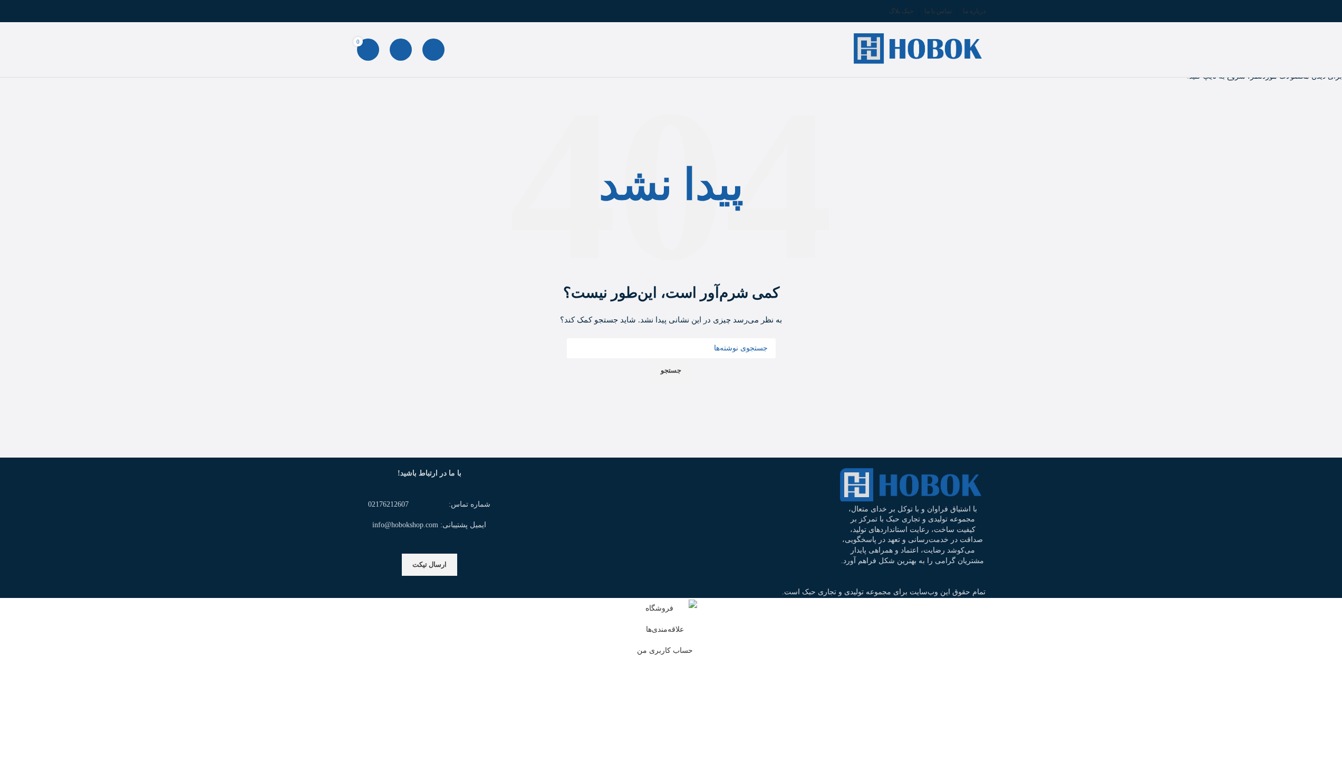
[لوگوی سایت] (920, 49)
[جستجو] (433, 49)
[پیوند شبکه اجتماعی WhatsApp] (376, 11)
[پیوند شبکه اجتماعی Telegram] (363, 11)
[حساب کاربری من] (400, 49)
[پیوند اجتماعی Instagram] (388, 11)
